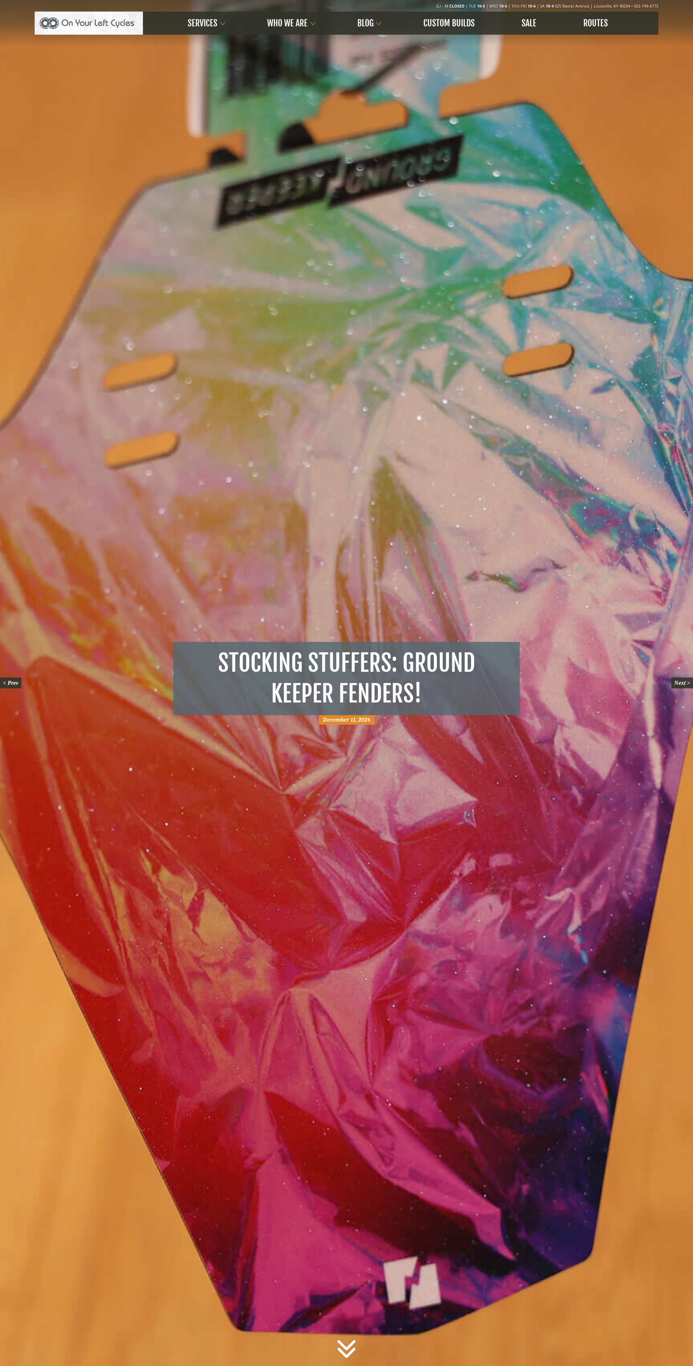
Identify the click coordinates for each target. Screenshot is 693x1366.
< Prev (10, 683)
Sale (529, 23)
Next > (682, 683)
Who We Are (287, 23)
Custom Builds (449, 23)
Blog (365, 23)
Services (202, 23)
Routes (595, 23)
